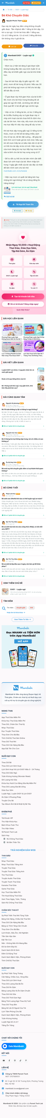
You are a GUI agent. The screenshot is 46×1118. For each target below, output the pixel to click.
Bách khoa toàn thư (10, 825)
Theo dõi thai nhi (9, 741)
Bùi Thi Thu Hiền (14, 522)
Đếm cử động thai (9, 954)
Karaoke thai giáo (9, 885)
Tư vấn (10, 9)
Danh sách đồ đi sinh (10, 950)
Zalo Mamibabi (16, 1046)
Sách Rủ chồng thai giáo (12, 903)
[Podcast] (15, 1060)
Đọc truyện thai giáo (10, 731)
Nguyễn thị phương (14, 403)
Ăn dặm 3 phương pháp (11, 797)
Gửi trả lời (10, 196)
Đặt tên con (7, 940)
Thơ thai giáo (7, 875)
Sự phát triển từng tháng (12, 973)
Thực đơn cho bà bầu (10, 735)
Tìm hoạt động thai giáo (12, 896)
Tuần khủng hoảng (9, 1018)
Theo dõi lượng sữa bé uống (14, 787)
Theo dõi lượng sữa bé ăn (12, 984)
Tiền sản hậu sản (9, 936)
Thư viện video (8, 828)
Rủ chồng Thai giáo (14, 839)
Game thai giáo (8, 889)
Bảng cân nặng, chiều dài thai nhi (16, 919)
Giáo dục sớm (7, 790)
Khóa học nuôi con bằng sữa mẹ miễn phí (19, 783)
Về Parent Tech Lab (9, 832)
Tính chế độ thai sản (10, 960)
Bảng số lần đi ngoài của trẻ (14, 1008)
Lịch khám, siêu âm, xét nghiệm (15, 933)
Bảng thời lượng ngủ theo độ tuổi (16, 1001)
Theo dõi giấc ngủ (9, 773)
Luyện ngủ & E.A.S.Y (10, 1022)
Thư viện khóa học (9, 821)
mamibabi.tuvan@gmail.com (17, 1088)
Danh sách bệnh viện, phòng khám (16, 957)
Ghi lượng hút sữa (9, 780)
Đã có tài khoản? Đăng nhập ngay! (24, 304)
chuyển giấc (20, 608)
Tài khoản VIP (7, 818)
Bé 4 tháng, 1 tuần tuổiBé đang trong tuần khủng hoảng (15, 435)
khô (31, 608)
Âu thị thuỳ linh (13, 462)
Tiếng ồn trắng (8, 1025)
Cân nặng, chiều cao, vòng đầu (15, 977)
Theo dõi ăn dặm (9, 987)
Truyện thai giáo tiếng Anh (13, 871)
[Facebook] (9, 1060)
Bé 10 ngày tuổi (10, 524)
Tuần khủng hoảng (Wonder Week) (16, 776)
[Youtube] (4, 1060)
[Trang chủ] (4, 9)
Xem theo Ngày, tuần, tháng (14, 899)
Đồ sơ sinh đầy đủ (9, 947)
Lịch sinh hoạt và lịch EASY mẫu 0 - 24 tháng (21, 769)
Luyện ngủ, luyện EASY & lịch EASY (17, 794)
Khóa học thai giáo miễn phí (13, 721)
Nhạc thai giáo (8, 728)
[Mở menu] (43, 2)
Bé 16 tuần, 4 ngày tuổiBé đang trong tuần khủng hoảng (15, 405)
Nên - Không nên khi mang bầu (14, 943)
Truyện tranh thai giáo (11, 882)
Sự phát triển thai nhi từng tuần (15, 915)
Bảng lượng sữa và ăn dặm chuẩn (16, 991)
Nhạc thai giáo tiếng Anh (12, 864)
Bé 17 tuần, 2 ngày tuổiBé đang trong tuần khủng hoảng (15, 465)
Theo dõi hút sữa (9, 994)
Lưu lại (13, 46)
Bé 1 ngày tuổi (10, 561)
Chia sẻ (35, 46)
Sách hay (5, 835)
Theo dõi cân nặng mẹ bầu (13, 745)
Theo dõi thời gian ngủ (11, 998)
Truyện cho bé (8, 800)
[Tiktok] (20, 1060)
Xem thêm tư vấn (21, 619)
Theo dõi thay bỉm (9, 1004)
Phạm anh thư (13, 494)
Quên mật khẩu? (23, 310)
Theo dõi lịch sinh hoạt (11, 766)
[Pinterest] (26, 1060)
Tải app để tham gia (24, 204)
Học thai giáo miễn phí (11, 892)
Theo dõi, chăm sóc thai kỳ (13, 724)
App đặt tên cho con (10, 748)
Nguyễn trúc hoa (14, 433)
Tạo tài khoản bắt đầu (24, 296)
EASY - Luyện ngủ (22, 9)
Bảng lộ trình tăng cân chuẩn (14, 926)
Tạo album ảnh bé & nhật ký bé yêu (16, 804)
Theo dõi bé (6, 762)
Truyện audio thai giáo (11, 878)
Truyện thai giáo (9, 868)
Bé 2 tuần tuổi (10, 496)
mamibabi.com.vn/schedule (15, 171)
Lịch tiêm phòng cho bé (12, 1011)
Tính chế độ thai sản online (13, 738)
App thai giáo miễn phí (11, 717)
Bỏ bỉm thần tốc (13, 842)
